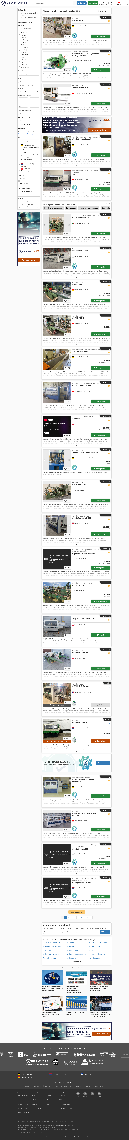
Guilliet (24, 40)
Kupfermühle (26, 45)
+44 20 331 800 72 (90, 1074)
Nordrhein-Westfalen (30, 155)
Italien (26, 166)
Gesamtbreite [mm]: (24, 110)
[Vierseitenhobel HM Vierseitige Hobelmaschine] (57, 460)
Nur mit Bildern (27, 202)
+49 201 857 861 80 (59, 1074)
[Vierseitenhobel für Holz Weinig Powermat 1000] (57, 525)
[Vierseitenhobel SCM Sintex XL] (57, 27)
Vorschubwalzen (95, 958)
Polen (26, 161)
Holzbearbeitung (72, 950)
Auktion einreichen (99, 130)
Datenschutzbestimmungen (59, 1136)
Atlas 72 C (28, 1086)
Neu (22, 178)
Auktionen (25, 194)
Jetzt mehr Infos (103, 763)
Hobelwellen (70, 946)
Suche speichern (77, 912)
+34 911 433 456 (27, 1078)
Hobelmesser (71, 942)
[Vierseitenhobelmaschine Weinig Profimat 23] (57, 729)
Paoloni (24, 62)
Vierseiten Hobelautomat (98, 942)
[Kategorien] (30, 3)
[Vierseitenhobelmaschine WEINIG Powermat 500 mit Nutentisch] (57, 787)
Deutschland (25, 134)
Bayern (26, 152)
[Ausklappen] (76, 46)
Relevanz (102, 11)
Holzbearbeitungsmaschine (76, 954)
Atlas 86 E (88, 1086)
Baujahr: (21, 88)
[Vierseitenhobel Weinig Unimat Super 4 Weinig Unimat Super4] (57, 146)
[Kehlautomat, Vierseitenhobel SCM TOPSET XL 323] (57, 258)
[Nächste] (69, 27)
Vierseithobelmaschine (97, 954)
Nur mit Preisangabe (27, 85)
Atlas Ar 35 (48, 1086)
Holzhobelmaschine (73, 958)
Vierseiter (92, 950)
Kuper (23, 42)
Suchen (82, 3)
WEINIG (24, 32)
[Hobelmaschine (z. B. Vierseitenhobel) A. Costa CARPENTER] (57, 224)
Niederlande (28, 164)
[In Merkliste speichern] (109, 20)
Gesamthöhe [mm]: (24, 117)
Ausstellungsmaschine (28, 181)
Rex (23, 57)
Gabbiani (24, 52)
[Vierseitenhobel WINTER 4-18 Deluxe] (57, 693)
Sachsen (27, 150)
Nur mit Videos (27, 204)
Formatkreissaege (49, 958)
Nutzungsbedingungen (76, 1136)
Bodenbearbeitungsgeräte (63, 1086)
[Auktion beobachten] (109, 686)
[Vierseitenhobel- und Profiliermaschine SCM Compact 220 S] (57, 359)
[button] (126, 3)
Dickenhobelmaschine (51, 954)
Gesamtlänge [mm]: (24, 103)
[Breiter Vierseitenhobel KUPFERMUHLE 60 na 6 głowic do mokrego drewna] (57, 61)
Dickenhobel (47, 950)
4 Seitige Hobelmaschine (52, 946)
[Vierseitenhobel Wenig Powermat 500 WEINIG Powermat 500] (57, 392)
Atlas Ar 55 (78, 1086)
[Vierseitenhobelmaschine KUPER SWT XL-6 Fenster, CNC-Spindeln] (57, 820)
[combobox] (29, 140)
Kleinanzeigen (27, 191)
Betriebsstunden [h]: (24, 95)
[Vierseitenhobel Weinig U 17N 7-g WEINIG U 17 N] (57, 592)
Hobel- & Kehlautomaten (53, 208)
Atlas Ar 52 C (38, 1086)
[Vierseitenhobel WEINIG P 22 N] (57, 325)
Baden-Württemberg (31, 147)
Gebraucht (25, 183)
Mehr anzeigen (77, 961)
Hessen (26, 157)
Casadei (24, 47)
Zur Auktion (101, 741)
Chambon (25, 67)
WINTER (24, 35)
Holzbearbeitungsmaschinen (30, 14)
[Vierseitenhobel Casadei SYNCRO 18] (57, 94)
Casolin (24, 64)
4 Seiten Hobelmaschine (51, 942)
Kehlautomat (71, 208)
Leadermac (25, 55)
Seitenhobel (106, 208)
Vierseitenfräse (94, 946)
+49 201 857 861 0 (27, 1074)
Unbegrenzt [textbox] (25, 141)
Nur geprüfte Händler (29, 207)
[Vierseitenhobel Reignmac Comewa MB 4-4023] (57, 626)
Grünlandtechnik (99, 1086)
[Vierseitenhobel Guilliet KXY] (57, 292)
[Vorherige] (44, 27)
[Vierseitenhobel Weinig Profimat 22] (57, 659)
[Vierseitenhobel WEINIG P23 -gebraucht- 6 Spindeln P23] (57, 180)
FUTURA (24, 50)
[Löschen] (75, 3)
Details (101, 705)
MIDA (23, 60)
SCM (23, 37)
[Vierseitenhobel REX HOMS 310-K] (57, 491)
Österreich (27, 169)
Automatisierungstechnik (29, 17)
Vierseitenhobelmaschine (89, 208)
